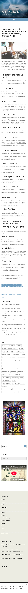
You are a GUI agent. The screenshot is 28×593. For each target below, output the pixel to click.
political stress (15, 377)
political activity (17, 374)
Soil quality (16, 389)
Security (3, 528)
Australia (4, 348)
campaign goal (5, 351)
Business (3, 499)
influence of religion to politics (8, 365)
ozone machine (21, 371)
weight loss (21, 392)
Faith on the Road (6, 284)
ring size (14, 383)
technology (23, 389)
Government (11, 362)
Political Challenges (16, 284)
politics (21, 377)
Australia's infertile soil (12, 348)
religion (14, 380)
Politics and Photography (6, 518)
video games (14, 392)
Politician (3, 512)
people (10, 374)
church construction (6, 354)
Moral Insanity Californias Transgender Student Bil (12, 551)
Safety (2, 525)
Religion (9, 39)
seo (23, 383)
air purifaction (12, 345)
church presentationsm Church (18, 354)
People (2, 510)
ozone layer (13, 371)
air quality (19, 345)
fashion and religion (13, 360)
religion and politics (6, 383)
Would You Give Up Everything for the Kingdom (11, 558)
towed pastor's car (6, 392)
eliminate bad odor (11, 357)
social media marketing (7, 389)
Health (2, 504)
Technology (3, 531)
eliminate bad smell (21, 357)
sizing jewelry (5, 386)
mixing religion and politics (19, 368)
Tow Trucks (11, 286)
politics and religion (6, 380)
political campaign (6, 377)
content (3, 357)
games (20, 360)
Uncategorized (4, 533)
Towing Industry (19, 286)
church (12, 351)
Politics (5, 39)
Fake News (4, 360)
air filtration (4, 345)
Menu (14, 19)
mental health (4, 507)
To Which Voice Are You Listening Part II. (10, 549)
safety (19, 383)
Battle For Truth (10, 12)
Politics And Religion (5, 520)
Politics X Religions (6, 14)
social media (12, 386)
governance (4, 362)
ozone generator (5, 371)
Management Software (6, 368)
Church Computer (19, 351)
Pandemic (4, 374)
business (21, 348)
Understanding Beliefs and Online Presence (10, 308)
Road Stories (5, 286)
